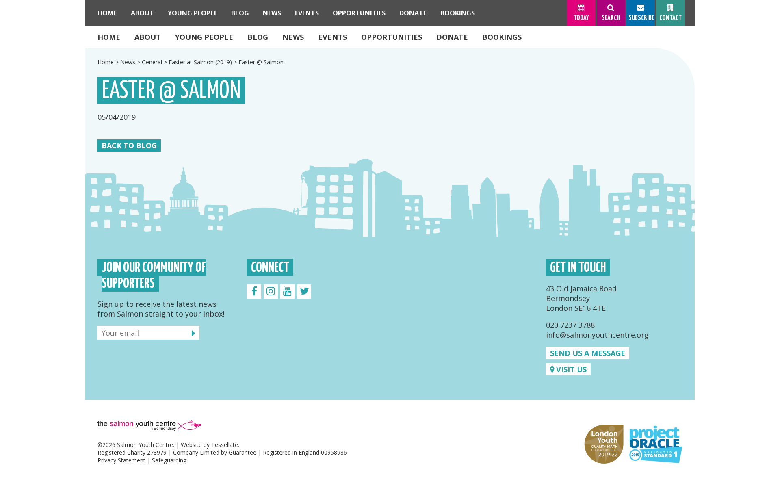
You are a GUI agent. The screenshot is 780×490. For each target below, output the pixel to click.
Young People (204, 37)
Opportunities (391, 37)
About (147, 37)
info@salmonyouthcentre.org (597, 335)
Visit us (570, 369)
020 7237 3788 (570, 325)
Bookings (502, 37)
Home (109, 37)
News (293, 37)
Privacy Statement (121, 460)
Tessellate (224, 445)
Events (332, 37)
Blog (257, 37)
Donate (452, 37)
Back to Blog (129, 145)
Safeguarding (169, 460)
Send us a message (587, 353)
